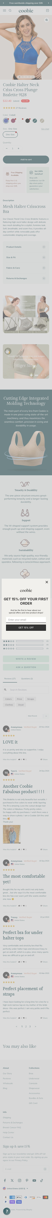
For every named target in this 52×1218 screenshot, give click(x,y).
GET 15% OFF (26, 627)
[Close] (46, 582)
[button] (6, 1211)
